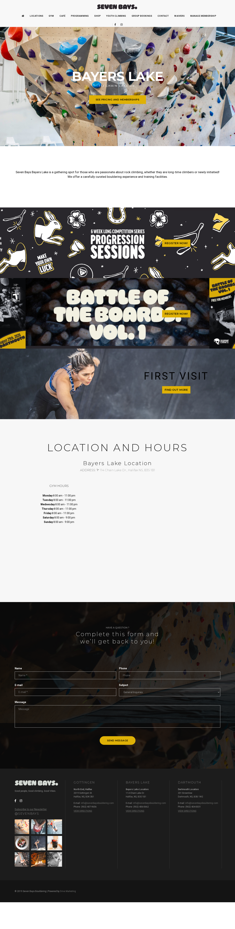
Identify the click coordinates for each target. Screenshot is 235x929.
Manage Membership (203, 15)
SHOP (97, 15)
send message (117, 740)
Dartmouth (189, 782)
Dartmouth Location (188, 789)
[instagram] (120, 24)
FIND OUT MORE (176, 389)
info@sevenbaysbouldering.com (97, 803)
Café (62, 15)
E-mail (19, 685)
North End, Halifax (83, 789)
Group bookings (142, 15)
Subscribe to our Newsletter (31, 809)
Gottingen (84, 782)
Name (18, 668)
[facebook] (115, 24)
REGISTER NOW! (176, 243)
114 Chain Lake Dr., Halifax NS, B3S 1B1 (127, 470)
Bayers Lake (138, 782)
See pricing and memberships (118, 99)
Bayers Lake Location (137, 789)
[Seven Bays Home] (117, 6)
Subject (123, 685)
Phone (123, 668)
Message (20, 702)
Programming (80, 15)
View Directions (83, 811)
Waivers (179, 15)
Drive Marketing (68, 891)
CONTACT (163, 15)
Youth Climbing (116, 15)
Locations (36, 15)
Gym (51, 15)
